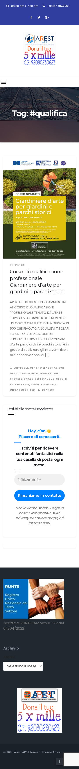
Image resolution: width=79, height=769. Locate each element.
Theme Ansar (51, 752)
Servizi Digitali (43, 384)
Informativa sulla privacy (38, 516)
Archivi (9, 657)
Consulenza (28, 373)
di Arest (48, 390)
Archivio (11, 648)
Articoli (21, 368)
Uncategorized (22, 390)
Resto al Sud (44, 379)
